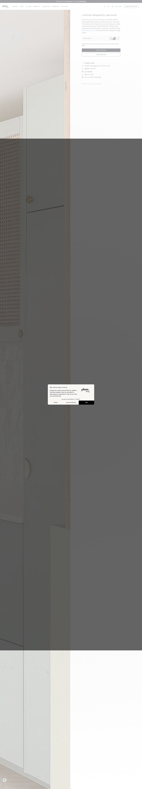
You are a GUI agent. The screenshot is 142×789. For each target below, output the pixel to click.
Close (55, 402)
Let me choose (71, 402)
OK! (86, 402)
